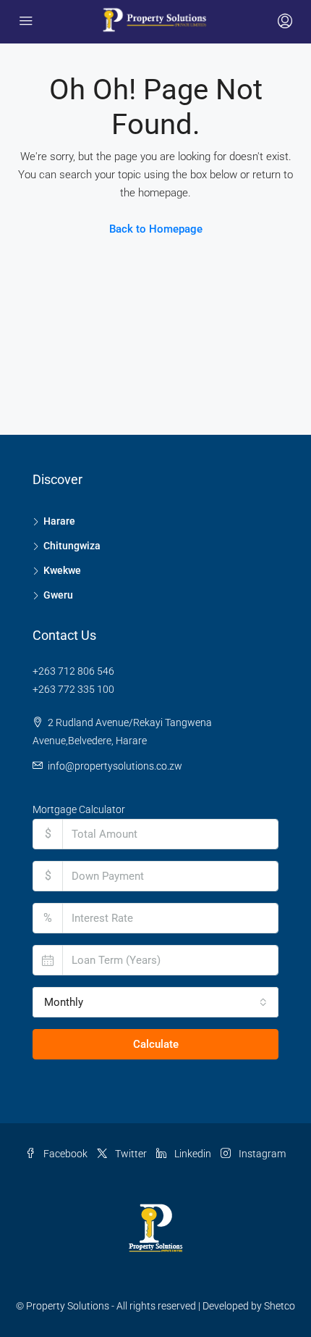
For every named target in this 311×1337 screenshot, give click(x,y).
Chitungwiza (72, 545)
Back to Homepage (156, 229)
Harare (59, 521)
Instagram (261, 1153)
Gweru (58, 595)
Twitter (130, 1153)
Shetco (279, 1306)
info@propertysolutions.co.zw (115, 766)
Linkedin (191, 1153)
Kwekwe (62, 570)
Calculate (156, 1044)
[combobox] (155, 1002)
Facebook (64, 1153)
